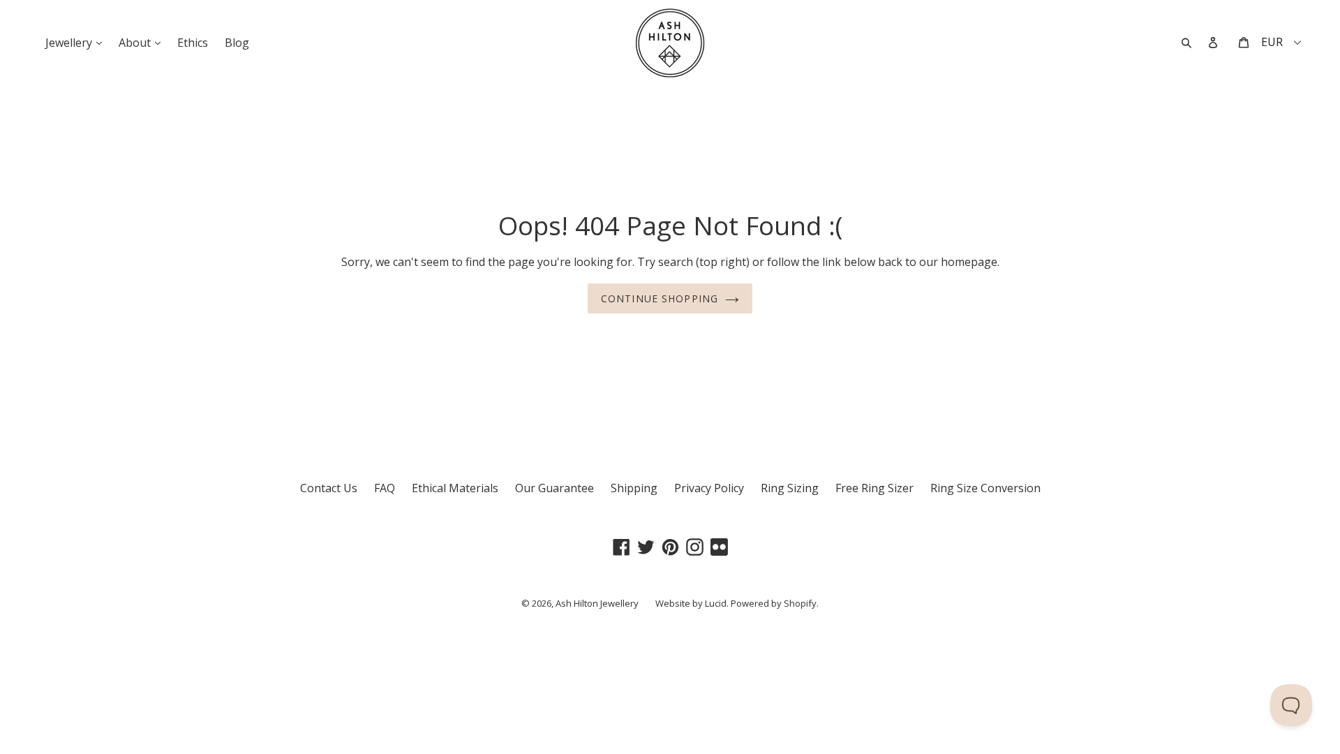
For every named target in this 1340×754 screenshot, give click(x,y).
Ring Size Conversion (985, 488)
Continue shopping (659, 298)
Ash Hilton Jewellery (597, 603)
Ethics (192, 42)
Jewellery (77, 42)
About (143, 42)
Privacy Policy (709, 488)
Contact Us (328, 488)
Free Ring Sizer (874, 488)
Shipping (634, 488)
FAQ (384, 488)
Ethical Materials (455, 488)
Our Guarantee (554, 488)
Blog (237, 42)
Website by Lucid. (692, 603)
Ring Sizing (790, 488)
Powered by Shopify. (775, 603)
